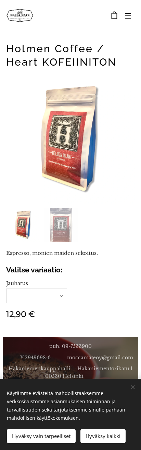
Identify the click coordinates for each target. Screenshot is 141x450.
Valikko (128, 15)
